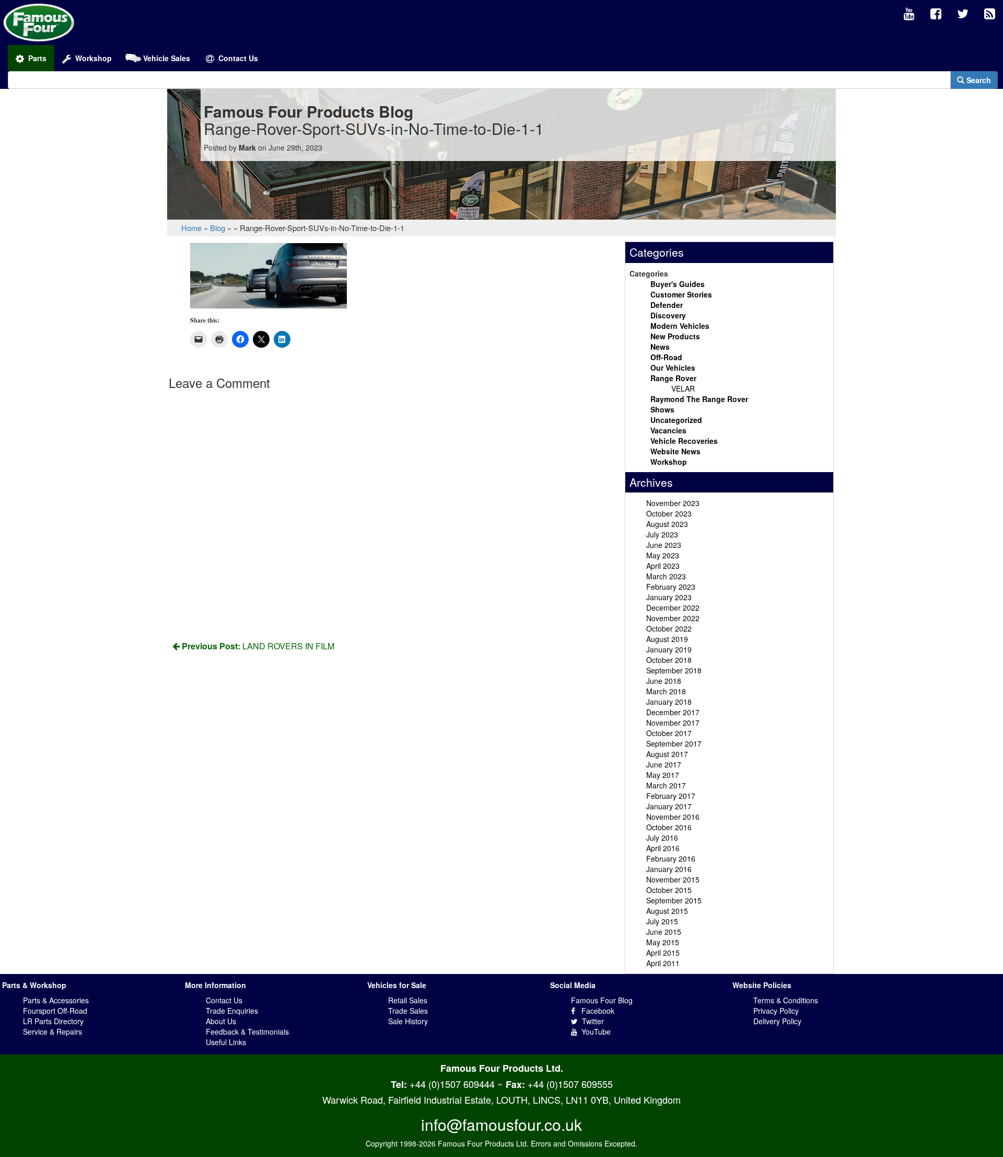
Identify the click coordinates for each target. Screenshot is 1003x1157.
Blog (217, 227)
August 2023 (667, 524)
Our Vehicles (672, 367)
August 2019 (667, 639)
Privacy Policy (776, 1010)
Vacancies (668, 430)
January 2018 (669, 701)
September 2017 (674, 743)
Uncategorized (676, 420)
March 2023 (666, 576)
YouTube (594, 1031)
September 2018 (674, 670)
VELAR (683, 388)
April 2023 (663, 565)
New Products (675, 336)
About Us (221, 1021)
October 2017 (669, 733)
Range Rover (673, 378)
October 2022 (669, 628)
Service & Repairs (52, 1031)
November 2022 (672, 618)
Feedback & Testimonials (247, 1031)
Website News (675, 451)
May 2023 (662, 555)
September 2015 (674, 900)
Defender (666, 305)
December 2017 (672, 712)
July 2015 (662, 921)
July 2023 (662, 534)
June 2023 (663, 545)
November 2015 (672, 879)
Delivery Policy (777, 1021)
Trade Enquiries (232, 1010)
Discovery (668, 315)
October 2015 (669, 890)
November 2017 (672, 722)
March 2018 (666, 691)
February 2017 (670, 796)
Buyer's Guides (677, 284)
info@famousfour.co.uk (501, 1124)
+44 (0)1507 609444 (452, 1084)
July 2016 (662, 837)
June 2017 (663, 764)
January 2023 (669, 597)
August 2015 (667, 911)
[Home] (39, 21)
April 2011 (663, 963)
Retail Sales (407, 1000)
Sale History (408, 1021)
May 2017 (662, 775)
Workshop (668, 461)
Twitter (591, 1021)
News (660, 346)
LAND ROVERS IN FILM (258, 646)
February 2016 (670, 858)
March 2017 (666, 785)
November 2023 (672, 503)
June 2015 (663, 931)
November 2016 (672, 816)
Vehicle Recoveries (684, 441)
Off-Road (666, 357)
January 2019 (669, 649)
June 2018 (663, 680)
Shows (662, 409)
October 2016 (669, 827)
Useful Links (226, 1042)
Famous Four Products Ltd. (501, 1068)
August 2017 (667, 754)
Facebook (594, 1010)
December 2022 (672, 607)
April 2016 (663, 848)
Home (191, 227)
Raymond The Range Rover (699, 399)
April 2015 (663, 952)
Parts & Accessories (56, 1000)
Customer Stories (681, 294)
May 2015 (662, 942)
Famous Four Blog (602, 1000)
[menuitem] (909, 14)
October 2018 (669, 660)
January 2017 (669, 806)
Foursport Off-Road (55, 1010)
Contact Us (224, 1000)
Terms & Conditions (785, 1000)
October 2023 (669, 513)
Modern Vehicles (679, 325)
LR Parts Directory (53, 1021)
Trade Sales (408, 1010)
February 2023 (670, 586)
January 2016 (669, 869)
